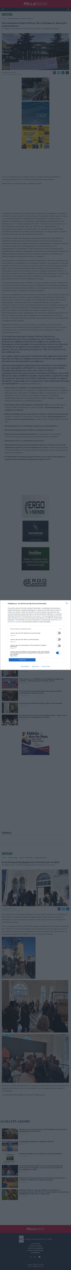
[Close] (67, 604)
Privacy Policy (46, 666)
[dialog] (35, 635)
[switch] (58, 633)
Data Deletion (25, 666)
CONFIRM (22, 660)
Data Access (35, 666)
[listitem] (35, 629)
